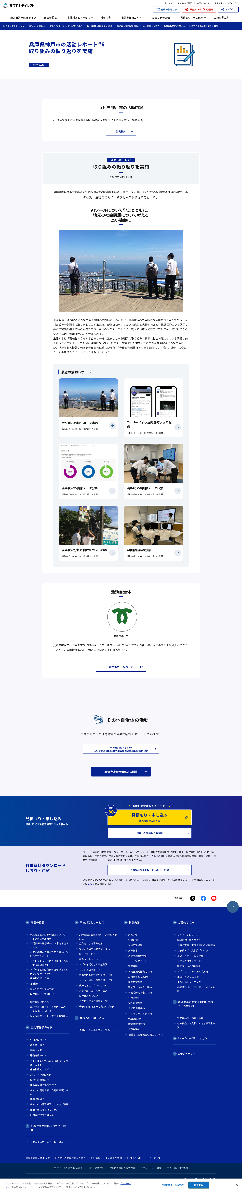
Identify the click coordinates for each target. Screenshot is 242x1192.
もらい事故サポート (89, 969)
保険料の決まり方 (39, 978)
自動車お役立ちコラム (139, 11)
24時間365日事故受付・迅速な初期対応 (98, 936)
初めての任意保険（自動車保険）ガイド (97, 3)
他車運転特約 (135, 1018)
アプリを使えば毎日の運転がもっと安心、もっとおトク (49, 971)
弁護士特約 (134, 997)
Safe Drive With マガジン (194, 1038)
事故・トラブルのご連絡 (190, 955)
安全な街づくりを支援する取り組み (49, 1015)
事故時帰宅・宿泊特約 (140, 992)
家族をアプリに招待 (188, 976)
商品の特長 (37, 922)
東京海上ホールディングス (226, 3)
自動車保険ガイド (41, 1027)
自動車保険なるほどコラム (93, 11)
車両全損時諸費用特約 (140, 971)
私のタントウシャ (88, 959)
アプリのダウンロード (189, 961)
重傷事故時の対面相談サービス (95, 975)
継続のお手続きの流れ (189, 940)
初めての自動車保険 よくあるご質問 (49, 1104)
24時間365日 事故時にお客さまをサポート (49, 945)
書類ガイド (36, 1050)
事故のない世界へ (88, 8)
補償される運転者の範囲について (96, 10)
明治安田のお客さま (166, 9)
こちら (91, 883)
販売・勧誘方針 (96, 1168)
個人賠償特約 (135, 1003)
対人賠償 (133, 934)
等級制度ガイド (38, 1055)
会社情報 (168, 3)
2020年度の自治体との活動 (120, 772)
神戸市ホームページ (121, 667)
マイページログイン (188, 934)
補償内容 (134, 922)
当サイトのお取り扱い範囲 (68, 1168)
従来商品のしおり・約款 (119, 3)
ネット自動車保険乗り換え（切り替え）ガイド (49, 1062)
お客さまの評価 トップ (44, 8)
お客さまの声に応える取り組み (95, 7)
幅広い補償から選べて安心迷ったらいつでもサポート (49, 954)
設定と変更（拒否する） (173, 1185)
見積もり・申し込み (92, 1018)
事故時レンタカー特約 (140, 987)
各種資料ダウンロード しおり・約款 (196, 989)
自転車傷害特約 (136, 1008)
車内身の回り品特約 (138, 976)
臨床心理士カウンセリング (93, 985)
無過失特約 (134, 1029)
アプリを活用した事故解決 (93, 964)
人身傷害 (133, 950)
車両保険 (133, 966)
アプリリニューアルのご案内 (192, 971)
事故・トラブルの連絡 (201, 9)
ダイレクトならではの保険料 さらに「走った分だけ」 (49, 963)
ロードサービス (87, 954)
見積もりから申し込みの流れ (145, 9)
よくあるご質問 (185, 3)
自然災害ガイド (136, 1)
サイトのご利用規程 (177, 1168)
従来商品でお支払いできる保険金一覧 (196, 1025)
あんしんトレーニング (189, 982)
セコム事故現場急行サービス (94, 948)
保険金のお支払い (88, 996)
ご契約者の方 (186, 922)
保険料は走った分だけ (42, 994)
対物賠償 (133, 940)
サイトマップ (153, 1158)
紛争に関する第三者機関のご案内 (97, 1006)
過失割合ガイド (38, 1044)
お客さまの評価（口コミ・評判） (48, 1128)
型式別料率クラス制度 (139, 1)
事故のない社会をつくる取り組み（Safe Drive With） (145, 10)
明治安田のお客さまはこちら (70, 1158)
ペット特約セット (137, 961)
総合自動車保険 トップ (23, 17)
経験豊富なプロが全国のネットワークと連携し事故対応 (49, 936)
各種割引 (83, 1)
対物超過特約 (135, 945)
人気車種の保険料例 (40, 1074)
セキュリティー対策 (150, 1168)
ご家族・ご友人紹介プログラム (193, 950)
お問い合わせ (203, 3)
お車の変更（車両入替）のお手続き (196, 945)
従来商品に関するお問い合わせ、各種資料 (73, 5)
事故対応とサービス (92, 922)
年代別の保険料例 (39, 1079)
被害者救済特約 (136, 1024)
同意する (198, 1185)
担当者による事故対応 (91, 943)
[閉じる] (236, 1184)
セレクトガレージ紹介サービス (95, 6)
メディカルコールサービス (93, 11)
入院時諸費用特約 (137, 955)
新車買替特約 (135, 982)
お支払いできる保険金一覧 (93, 1001)
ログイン (230, 9)
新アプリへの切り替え (189, 966)
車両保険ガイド (38, 1039)
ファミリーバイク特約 (140, 1013)
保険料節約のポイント (42, 1069)
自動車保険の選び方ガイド (44, 1085)
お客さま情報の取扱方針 (122, 1168)
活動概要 (121, 131)
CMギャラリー (187, 1054)
